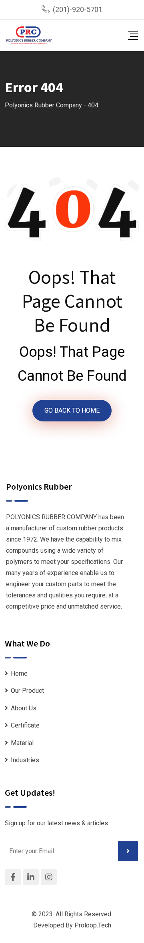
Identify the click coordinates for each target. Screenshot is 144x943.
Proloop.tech (92, 925)
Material (22, 743)
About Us (23, 708)
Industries (25, 760)
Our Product (27, 690)
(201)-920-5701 (77, 9)
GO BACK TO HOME (72, 410)
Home (19, 673)
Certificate (25, 725)
